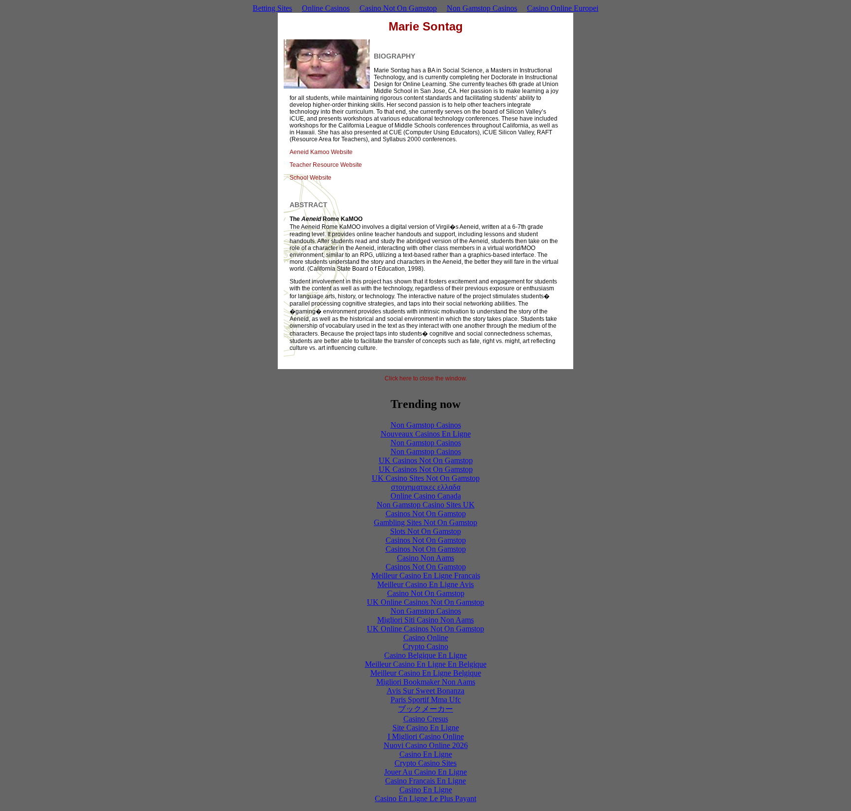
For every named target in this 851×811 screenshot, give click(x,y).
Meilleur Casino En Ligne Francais (425, 575)
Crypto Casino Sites (425, 763)
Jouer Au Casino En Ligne (425, 772)
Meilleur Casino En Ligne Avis (425, 584)
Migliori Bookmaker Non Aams (425, 682)
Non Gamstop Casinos (482, 8)
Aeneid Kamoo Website (321, 152)
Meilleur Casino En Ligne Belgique (425, 673)
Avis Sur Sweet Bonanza (425, 690)
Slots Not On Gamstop (425, 531)
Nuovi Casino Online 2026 (426, 745)
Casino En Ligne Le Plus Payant (425, 798)
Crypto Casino (425, 646)
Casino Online (425, 637)
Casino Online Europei (562, 8)
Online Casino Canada (426, 496)
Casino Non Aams (425, 558)
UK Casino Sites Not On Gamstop (426, 478)
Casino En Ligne (425, 754)
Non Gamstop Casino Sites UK (426, 504)
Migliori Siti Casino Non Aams (425, 620)
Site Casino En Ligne (426, 727)
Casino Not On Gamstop (398, 8)
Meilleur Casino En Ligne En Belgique (426, 664)
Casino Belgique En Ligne (425, 655)
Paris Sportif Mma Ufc (426, 699)
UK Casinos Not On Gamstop (426, 460)
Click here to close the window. (426, 378)
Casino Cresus (425, 719)
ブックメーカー (425, 709)
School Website (310, 177)
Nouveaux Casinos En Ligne (426, 434)
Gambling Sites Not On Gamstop (425, 522)
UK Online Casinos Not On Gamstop (425, 602)
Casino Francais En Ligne (425, 781)
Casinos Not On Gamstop (426, 513)
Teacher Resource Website (326, 164)
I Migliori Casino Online (426, 736)
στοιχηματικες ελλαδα (425, 487)
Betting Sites (272, 8)
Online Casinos (326, 8)
